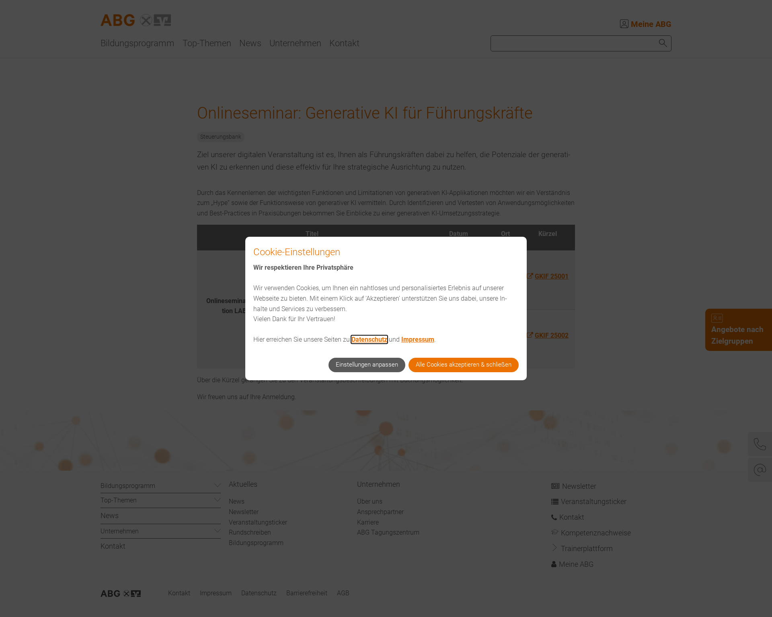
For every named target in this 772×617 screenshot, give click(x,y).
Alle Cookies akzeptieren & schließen (463, 364)
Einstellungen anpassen (367, 364)
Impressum (417, 339)
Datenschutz (369, 339)
